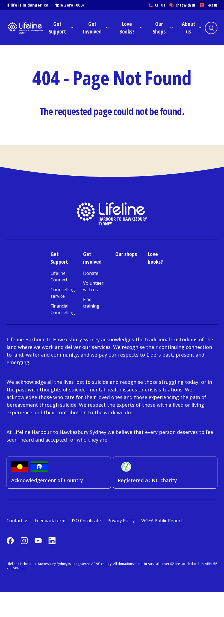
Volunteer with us (93, 286)
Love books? (155, 257)
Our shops (126, 254)
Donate (90, 273)
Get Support (59, 257)
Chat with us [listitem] (185, 5)
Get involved (92, 257)
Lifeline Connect (59, 276)
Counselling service (63, 293)
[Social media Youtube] (38, 540)
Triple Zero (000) (68, 5)
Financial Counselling (63, 309)
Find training (91, 302)
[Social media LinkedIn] (52, 540)
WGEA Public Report (161, 521)
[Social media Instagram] (24, 540)
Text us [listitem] (211, 5)
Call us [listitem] (160, 5)
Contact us (17, 521)
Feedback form (50, 521)
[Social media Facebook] (10, 540)
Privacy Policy (121, 521)
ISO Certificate (86, 521)
